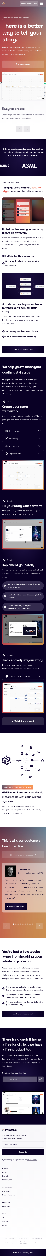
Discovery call (7, 1180)
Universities (6, 1191)
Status (37, 1243)
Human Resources (8, 1195)
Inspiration (5, 1176)
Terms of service (37, 1238)
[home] (3, 3)
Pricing (4, 1172)
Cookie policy (9, 1243)
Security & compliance (23, 1243)
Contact (5, 1225)
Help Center (6, 1206)
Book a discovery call (29, 4)
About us (5, 1218)
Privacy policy (23, 1238)
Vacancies (5, 1221)
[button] (41, 4)
